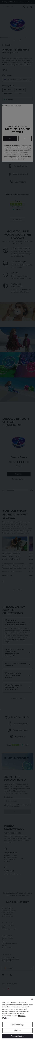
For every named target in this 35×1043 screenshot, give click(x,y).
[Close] (32, 999)
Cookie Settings (17, 1024)
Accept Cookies (17, 1036)
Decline (17, 1030)
